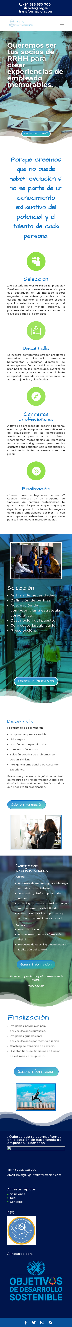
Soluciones (17, 1194)
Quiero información (36, 680)
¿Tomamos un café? (36, 133)
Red (13, 1198)
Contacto (16, 1202)
